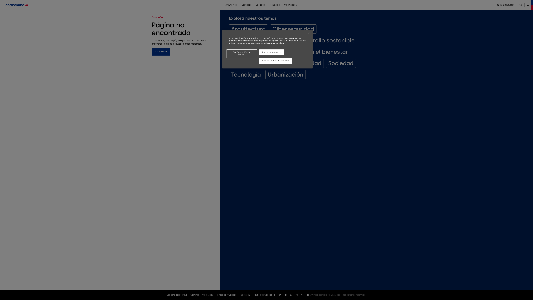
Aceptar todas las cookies (275, 60)
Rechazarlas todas (271, 52)
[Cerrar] (309, 33)
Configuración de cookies (241, 53)
